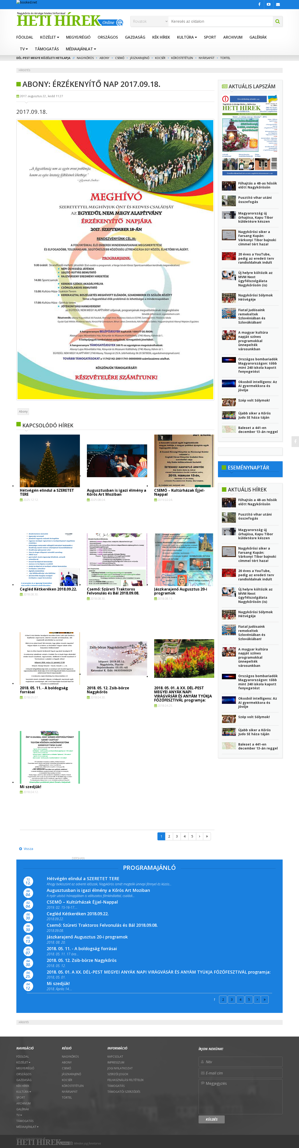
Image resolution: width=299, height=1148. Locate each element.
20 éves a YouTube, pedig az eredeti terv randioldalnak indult (256, 258)
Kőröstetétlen (182, 58)
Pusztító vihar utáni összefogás (255, 199)
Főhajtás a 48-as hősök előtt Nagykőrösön (257, 185)
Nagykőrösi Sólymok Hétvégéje (255, 297)
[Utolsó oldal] (207, 836)
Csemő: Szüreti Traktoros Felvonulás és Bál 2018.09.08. (113, 591)
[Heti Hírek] (69, 19)
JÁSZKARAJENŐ (139, 58)
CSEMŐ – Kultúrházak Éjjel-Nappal (179, 492)
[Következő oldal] (199, 836)
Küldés (211, 1119)
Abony (23, 411)
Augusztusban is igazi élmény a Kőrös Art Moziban (116, 492)
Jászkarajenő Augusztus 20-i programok (180, 591)
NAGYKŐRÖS (85, 58)
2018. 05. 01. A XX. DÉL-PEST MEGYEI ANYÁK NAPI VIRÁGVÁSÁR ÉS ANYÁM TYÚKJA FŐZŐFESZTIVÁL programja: (183, 694)
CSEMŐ (119, 58)
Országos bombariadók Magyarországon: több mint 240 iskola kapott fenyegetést (258, 365)
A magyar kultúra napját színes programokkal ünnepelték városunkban (253, 340)
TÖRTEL (225, 58)
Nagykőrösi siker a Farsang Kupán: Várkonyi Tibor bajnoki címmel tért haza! (257, 237)
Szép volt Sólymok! (254, 400)
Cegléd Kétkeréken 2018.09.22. (48, 589)
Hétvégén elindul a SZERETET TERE (47, 492)
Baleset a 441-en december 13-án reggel (258, 429)
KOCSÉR (160, 58)
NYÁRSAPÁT (206, 58)
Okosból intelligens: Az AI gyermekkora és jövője (257, 386)
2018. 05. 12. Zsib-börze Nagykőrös (108, 690)
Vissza (27, 848)
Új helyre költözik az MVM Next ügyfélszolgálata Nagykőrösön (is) (255, 278)
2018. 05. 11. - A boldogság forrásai (44, 690)
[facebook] (295, 441)
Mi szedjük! (30, 786)
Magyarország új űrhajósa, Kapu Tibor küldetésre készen (255, 217)
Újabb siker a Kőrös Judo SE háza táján (254, 415)
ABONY (104, 58)
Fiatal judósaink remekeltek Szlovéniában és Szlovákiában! (251, 316)
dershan (78, 858)
